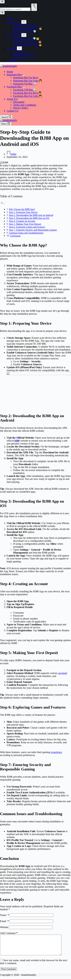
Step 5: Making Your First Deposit (25, 224)
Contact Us (12, 110)
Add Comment (9, 933)
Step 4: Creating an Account (22, 221)
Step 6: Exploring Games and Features (27, 227)
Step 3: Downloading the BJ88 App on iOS (29, 218)
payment (62, 673)
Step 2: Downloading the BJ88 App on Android (31, 215)
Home (10, 71)
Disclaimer (18, 102)
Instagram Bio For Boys (25, 77)
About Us (12, 99)
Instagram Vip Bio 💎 (24, 83)
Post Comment (8, 969)
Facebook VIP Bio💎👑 (26, 89)
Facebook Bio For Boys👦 (27, 93)
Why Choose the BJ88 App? (22, 209)
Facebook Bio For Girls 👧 (27, 96)
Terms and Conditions (24, 104)
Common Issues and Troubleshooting (26, 232)
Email (4, 921)
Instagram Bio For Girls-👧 (27, 80)
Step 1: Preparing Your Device (23, 212)
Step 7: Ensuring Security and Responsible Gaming (33, 230)
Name (4, 915)
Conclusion (15, 235)
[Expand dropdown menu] (24, 75)
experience (56, 752)
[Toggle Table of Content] (2, 203)
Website (4, 927)
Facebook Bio (14, 86)
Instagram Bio (14, 74)
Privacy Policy (20, 107)
